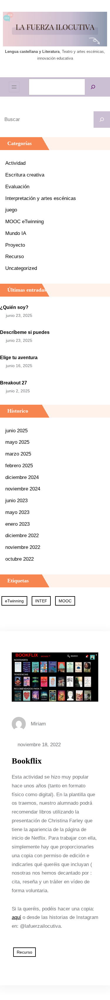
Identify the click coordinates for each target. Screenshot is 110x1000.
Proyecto (15, 245)
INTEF (41, 601)
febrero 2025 (19, 465)
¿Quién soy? (14, 307)
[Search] (102, 119)
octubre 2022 (19, 559)
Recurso (14, 256)
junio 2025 (16, 430)
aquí (16, 917)
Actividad (15, 163)
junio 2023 (16, 500)
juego (11, 210)
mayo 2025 (17, 442)
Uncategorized (21, 268)
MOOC (65, 601)
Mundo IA (15, 233)
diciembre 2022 (22, 535)
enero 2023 (17, 524)
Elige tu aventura (19, 357)
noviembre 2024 (22, 489)
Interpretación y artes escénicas (40, 198)
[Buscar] (93, 87)
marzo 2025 (18, 454)
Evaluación (17, 186)
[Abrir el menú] (14, 87)
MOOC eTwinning (24, 221)
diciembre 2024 (22, 477)
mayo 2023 (17, 512)
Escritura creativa (24, 175)
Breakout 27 (13, 382)
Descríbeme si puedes (25, 332)
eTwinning (14, 601)
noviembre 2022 (22, 547)
